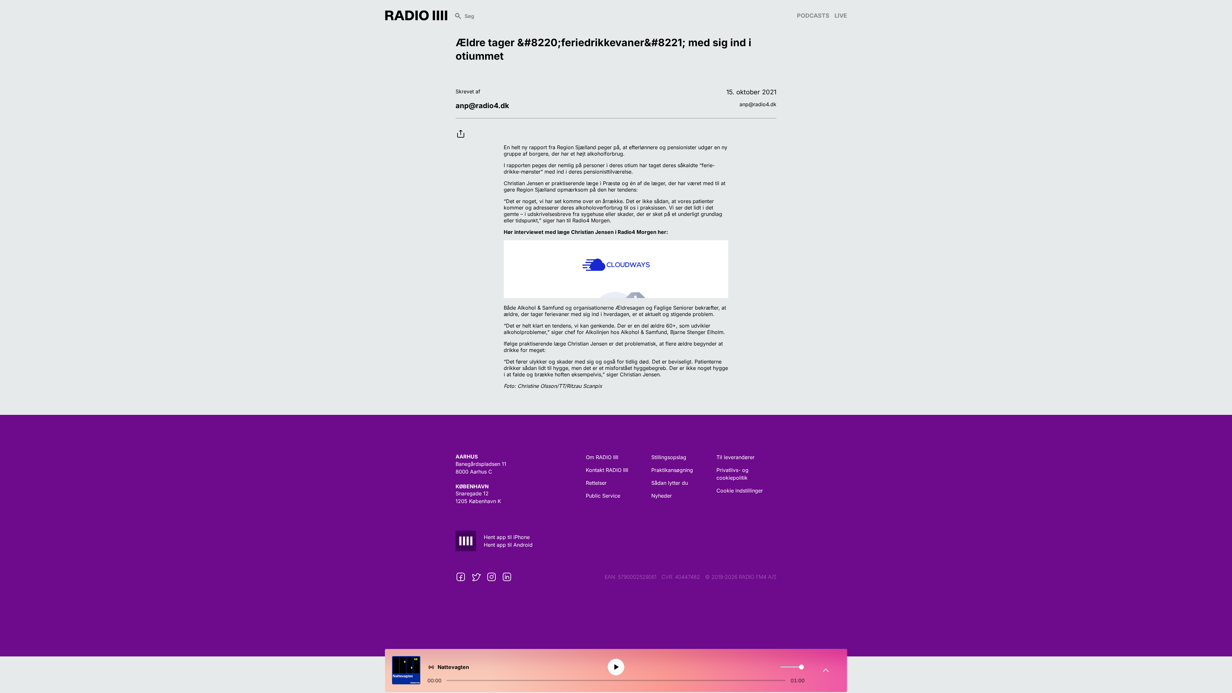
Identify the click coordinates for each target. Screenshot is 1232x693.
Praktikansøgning (672, 470)
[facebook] (461, 577)
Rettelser (596, 483)
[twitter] (476, 577)
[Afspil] (616, 667)
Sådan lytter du (669, 483)
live (840, 15)
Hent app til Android (508, 545)
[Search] (622, 15)
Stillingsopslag (668, 457)
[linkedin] (507, 577)
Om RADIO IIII (602, 457)
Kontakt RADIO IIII (607, 470)
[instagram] (491, 577)
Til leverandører (735, 457)
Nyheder (661, 495)
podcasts (813, 15)
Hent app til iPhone (507, 537)
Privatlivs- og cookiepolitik (732, 474)
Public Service (603, 495)
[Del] (461, 128)
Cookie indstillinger (739, 490)
